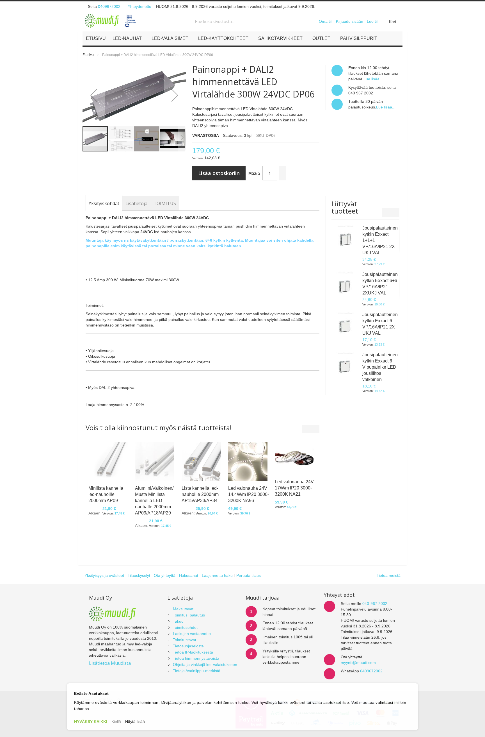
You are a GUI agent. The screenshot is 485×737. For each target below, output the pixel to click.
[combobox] (242, 21)
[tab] (104, 203)
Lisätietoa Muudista (110, 663)
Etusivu (88, 55)
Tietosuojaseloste (188, 646)
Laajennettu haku (217, 575)
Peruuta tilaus (248, 575)
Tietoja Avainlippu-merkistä (196, 670)
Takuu (178, 621)
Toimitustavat (184, 640)
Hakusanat (188, 575)
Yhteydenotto (139, 6)
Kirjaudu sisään (349, 21)
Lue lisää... (373, 79)
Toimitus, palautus (189, 615)
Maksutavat (183, 609)
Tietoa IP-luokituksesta (193, 652)
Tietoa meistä (389, 575)
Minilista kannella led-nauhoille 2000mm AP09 (105, 494)
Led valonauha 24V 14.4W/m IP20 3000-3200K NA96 (248, 494)
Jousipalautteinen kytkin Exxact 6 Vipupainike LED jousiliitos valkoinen (380, 367)
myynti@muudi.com (358, 662)
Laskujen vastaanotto (192, 633)
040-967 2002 (374, 603)
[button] (94, 95)
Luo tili (372, 21)
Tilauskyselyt (139, 575)
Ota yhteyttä (164, 575)
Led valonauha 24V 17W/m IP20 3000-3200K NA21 (294, 487)
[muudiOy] (111, 21)
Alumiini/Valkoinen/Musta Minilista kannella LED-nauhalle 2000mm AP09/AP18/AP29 (154, 500)
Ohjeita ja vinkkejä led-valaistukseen (205, 664)
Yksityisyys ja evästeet (104, 575)
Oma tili (325, 21)
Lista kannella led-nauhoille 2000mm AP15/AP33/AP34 (200, 494)
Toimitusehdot (185, 627)
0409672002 (109, 6)
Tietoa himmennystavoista (196, 658)
